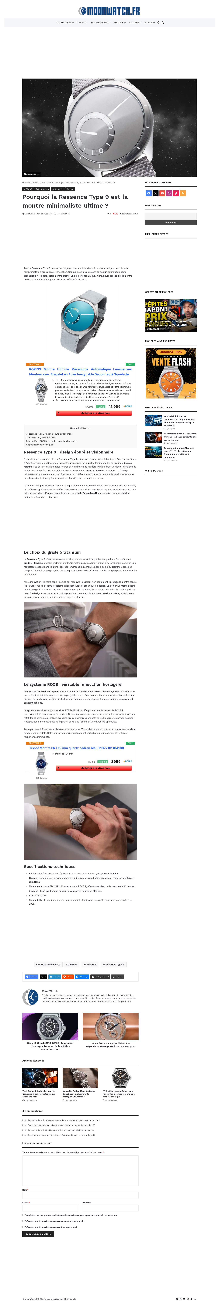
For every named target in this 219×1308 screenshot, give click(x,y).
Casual (70, 189)
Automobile (58, 189)
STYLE (148, 22)
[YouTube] (162, 193)
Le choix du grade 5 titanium (40, 437)
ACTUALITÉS (63, 22)
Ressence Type (67, 459)
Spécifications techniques (39, 444)
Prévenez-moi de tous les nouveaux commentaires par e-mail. (54, 1221)
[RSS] (183, 193)
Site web (87, 1202)
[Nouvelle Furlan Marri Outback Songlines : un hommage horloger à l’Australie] (80, 1078)
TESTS (81, 22)
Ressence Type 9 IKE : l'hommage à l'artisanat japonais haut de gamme (61, 1130)
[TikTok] (176, 193)
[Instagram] (169, 193)
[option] (171, 315)
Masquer (86, 428)
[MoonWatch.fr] (109, 11)
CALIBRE (134, 22)
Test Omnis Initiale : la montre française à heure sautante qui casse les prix (38, 1094)
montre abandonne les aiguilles (77, 463)
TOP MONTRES (99, 22)
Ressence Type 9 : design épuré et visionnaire (49, 433)
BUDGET (118, 22)
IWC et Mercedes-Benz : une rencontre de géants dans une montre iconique (119, 1094)
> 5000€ (28, 189)
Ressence (91, 964)
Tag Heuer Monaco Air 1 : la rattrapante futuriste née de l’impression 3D (61, 1125)
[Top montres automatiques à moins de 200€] (171, 315)
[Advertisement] (109, 52)
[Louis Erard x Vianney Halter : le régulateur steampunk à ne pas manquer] (111, 1026)
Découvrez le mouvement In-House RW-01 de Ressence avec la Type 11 (61, 1135)
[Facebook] (149, 193)
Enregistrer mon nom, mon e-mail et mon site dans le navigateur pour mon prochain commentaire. (71, 1215)
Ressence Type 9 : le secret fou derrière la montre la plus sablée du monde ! (64, 1120)
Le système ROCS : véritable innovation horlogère (51, 441)
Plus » (128, 1001)
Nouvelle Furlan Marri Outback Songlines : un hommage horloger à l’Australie (79, 1094)
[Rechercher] (163, 22)
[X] (156, 193)
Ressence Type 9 (114, 964)
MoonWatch (30, 214)
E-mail (26, 1202)
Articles (36, 182)
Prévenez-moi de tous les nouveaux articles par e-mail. (51, 1227)
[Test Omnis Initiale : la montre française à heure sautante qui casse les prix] (40, 1078)
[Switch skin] (158, 22)
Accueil (27, 182)
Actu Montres (48, 182)
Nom (25, 1190)
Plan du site (70, 1299)
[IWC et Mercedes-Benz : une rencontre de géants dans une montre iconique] (121, 1078)
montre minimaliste (49, 964)
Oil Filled (72, 964)
